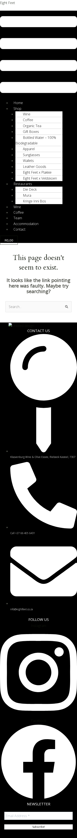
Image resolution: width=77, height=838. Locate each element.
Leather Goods (34, 166)
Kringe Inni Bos (34, 201)
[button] (38, 55)
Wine (26, 114)
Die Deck (30, 189)
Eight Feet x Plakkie (37, 172)
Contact (19, 229)
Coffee (28, 120)
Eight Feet (7, 2)
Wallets (28, 160)
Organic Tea (32, 125)
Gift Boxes (31, 131)
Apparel (29, 149)
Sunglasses (31, 154)
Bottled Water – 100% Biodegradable (35, 140)
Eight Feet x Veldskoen (40, 178)
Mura (27, 195)
